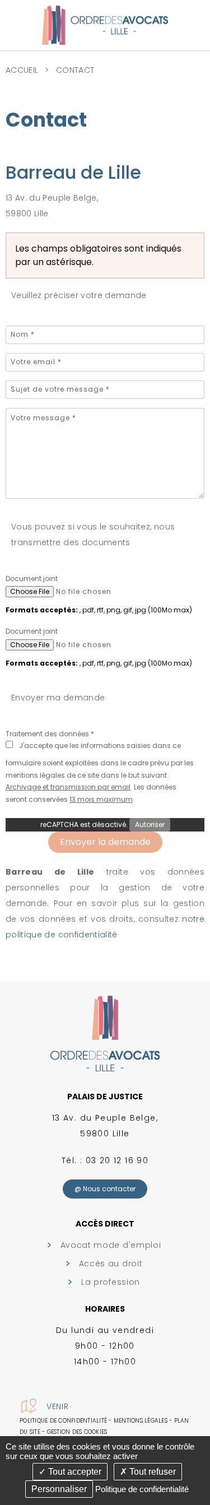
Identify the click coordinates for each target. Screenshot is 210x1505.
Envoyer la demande (105, 841)
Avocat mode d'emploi (110, 1245)
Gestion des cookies (77, 1432)
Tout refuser (151, 1471)
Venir (57, 1406)
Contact (75, 70)
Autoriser (150, 824)
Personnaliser (59, 1489)
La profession (110, 1282)
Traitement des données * (50, 733)
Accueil (22, 70)
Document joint (32, 578)
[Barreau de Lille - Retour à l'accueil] (105, 24)
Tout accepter (73, 1471)
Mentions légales (140, 1420)
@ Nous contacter (105, 1188)
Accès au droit (111, 1263)
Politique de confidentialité (63, 1420)
